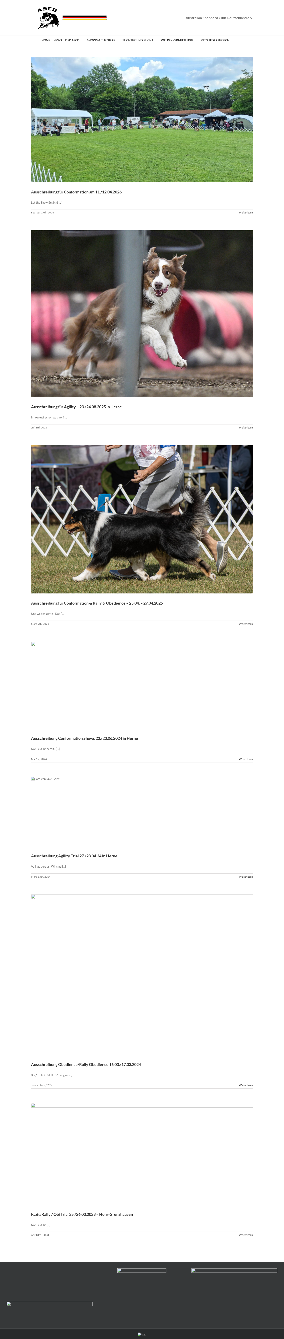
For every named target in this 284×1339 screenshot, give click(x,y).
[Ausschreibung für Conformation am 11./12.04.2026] (142, 119)
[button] (238, 40)
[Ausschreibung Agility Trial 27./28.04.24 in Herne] (142, 811)
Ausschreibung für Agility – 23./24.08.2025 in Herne (76, 406)
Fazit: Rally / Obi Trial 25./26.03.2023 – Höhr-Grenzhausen (82, 1214)
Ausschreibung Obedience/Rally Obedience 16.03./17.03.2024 (86, 1064)
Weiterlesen (246, 212)
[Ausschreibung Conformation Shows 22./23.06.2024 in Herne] (142, 685)
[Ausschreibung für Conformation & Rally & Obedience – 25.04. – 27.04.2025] (142, 519)
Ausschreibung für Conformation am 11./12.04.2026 (76, 191)
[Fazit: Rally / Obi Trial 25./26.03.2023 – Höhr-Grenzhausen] (142, 1154)
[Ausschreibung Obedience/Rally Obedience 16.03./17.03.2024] (142, 975)
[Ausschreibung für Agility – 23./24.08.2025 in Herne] (142, 313)
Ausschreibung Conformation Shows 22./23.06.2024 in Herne (84, 738)
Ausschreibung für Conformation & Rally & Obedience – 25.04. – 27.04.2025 (97, 603)
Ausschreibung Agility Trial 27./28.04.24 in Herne (74, 855)
